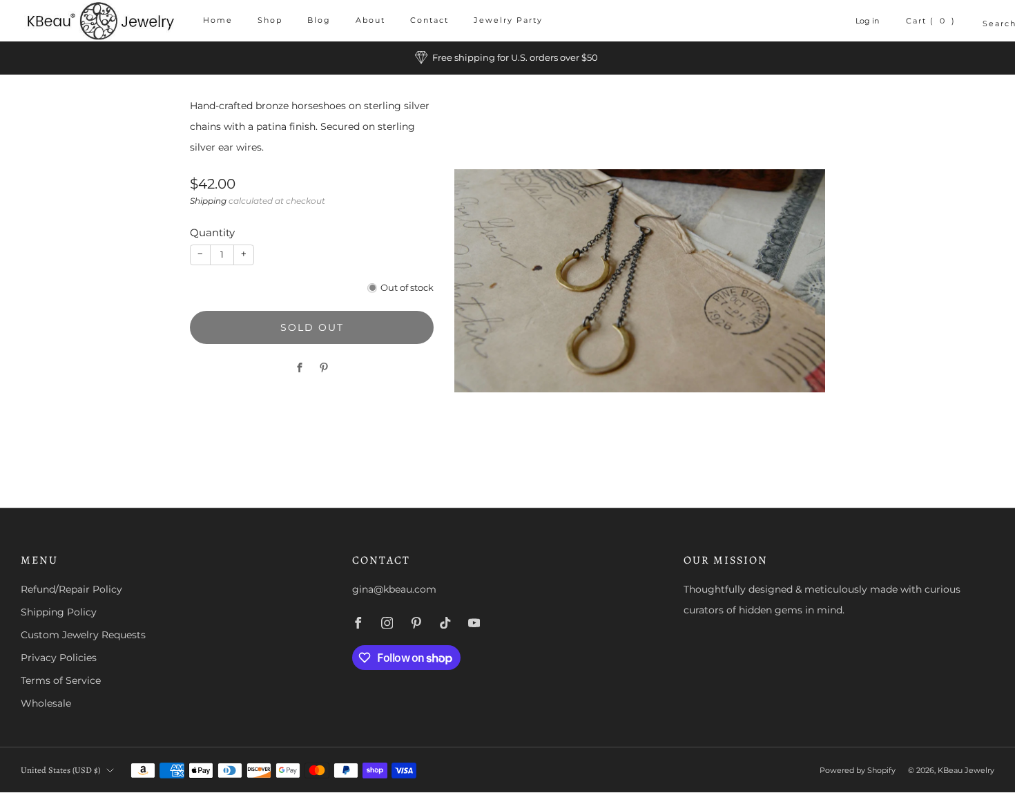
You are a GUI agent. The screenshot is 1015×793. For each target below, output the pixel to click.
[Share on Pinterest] (324, 368)
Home (218, 20)
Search (988, 23)
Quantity (212, 232)
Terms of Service (61, 680)
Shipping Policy (59, 612)
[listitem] (507, 58)
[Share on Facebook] (300, 368)
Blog (319, 20)
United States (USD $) (60, 770)
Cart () (931, 21)
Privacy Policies (59, 657)
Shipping (208, 200)
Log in (867, 21)
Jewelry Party (508, 20)
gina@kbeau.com (394, 589)
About (370, 20)
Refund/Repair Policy (71, 589)
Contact (429, 20)
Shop (270, 20)
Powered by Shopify (858, 770)
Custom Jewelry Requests (83, 635)
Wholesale (46, 703)
